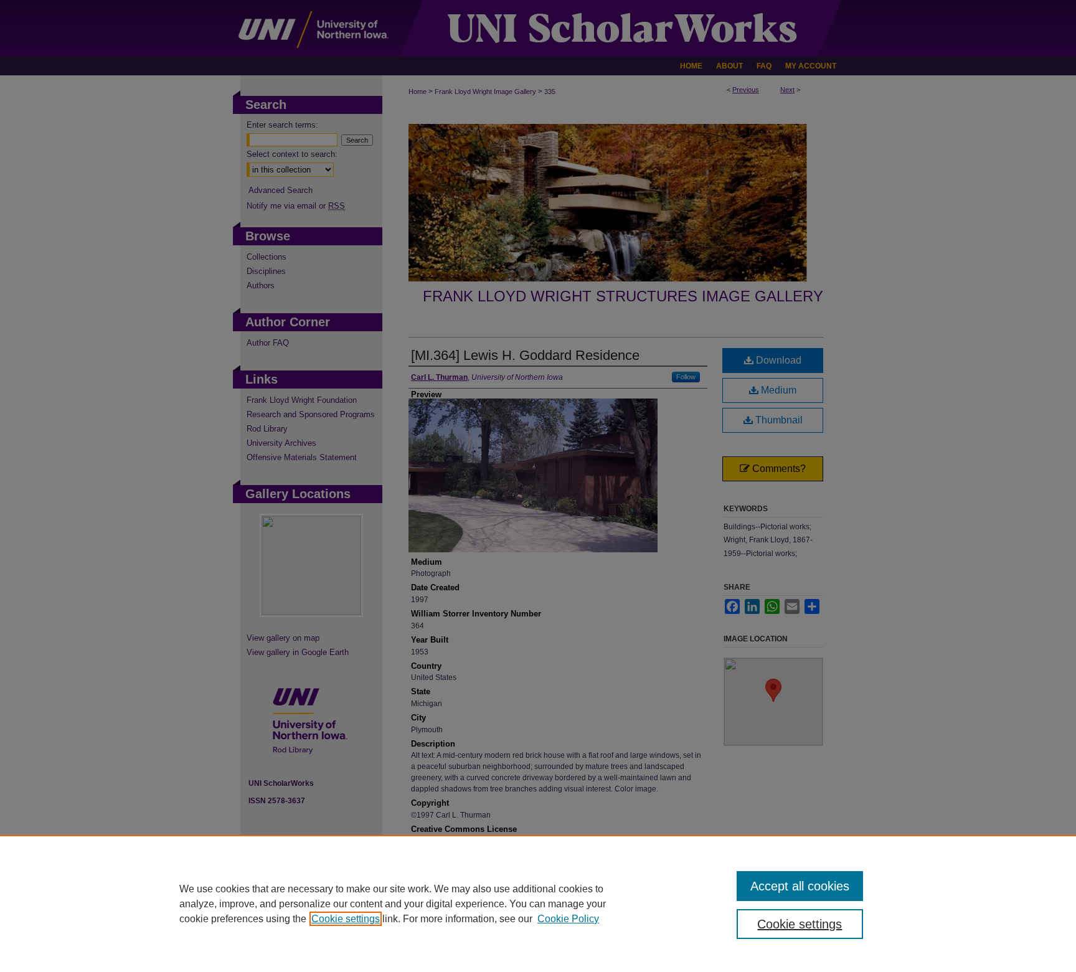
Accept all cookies (799, 886)
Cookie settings (345, 918)
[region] (538, 903)
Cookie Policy (568, 918)
